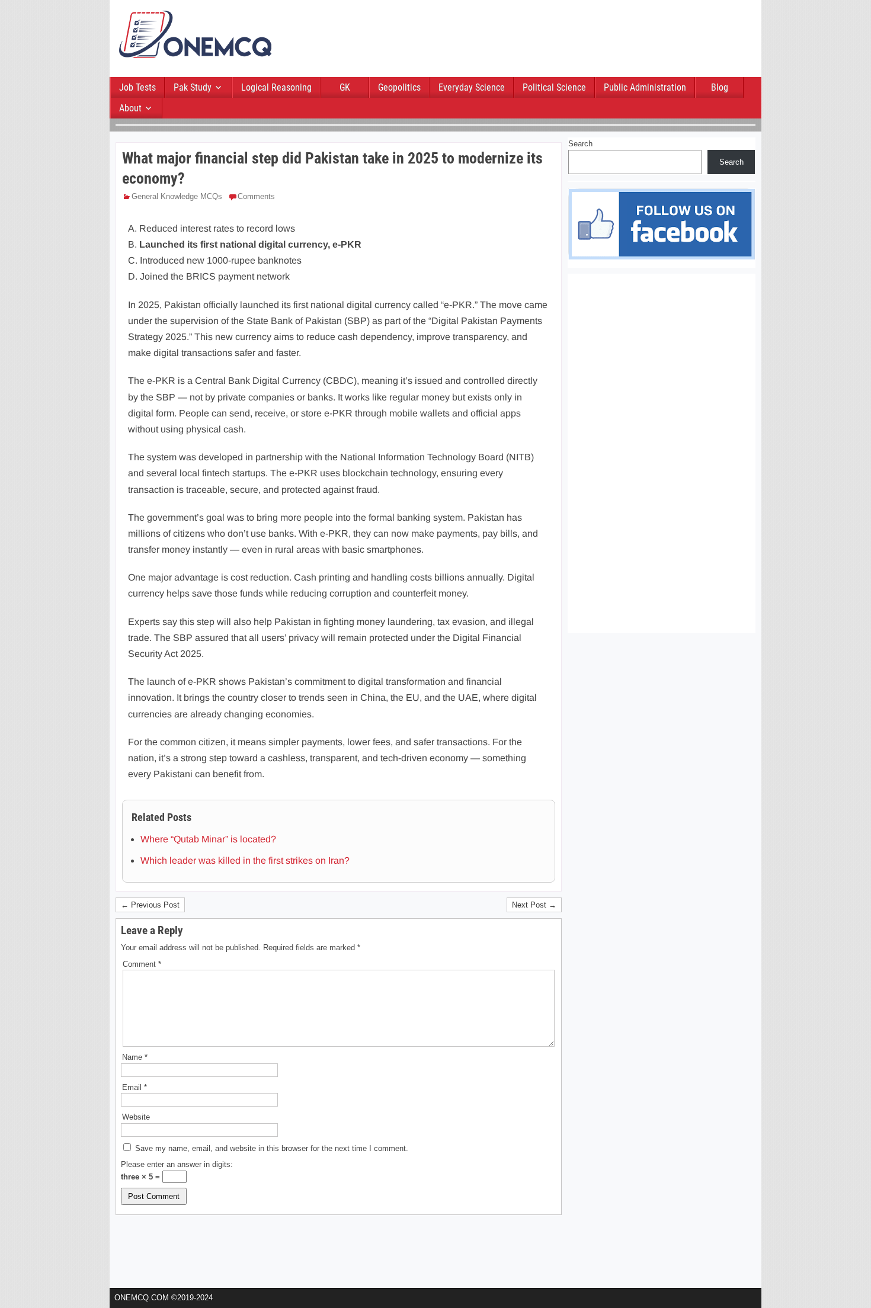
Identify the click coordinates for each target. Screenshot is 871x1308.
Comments (256, 196)
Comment (142, 964)
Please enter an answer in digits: (177, 1164)
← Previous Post (150, 904)
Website (136, 1117)
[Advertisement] (539, 39)
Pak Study (193, 87)
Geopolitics (399, 87)
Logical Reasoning (276, 87)
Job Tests (137, 87)
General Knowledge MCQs (177, 196)
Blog (719, 87)
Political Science (554, 87)
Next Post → (534, 904)
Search (580, 143)
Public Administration (645, 87)
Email (134, 1087)
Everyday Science (471, 87)
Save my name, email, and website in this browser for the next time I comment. (271, 1148)
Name (135, 1057)
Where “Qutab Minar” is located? (208, 839)
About (130, 108)
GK (345, 87)
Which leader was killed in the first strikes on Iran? (245, 860)
